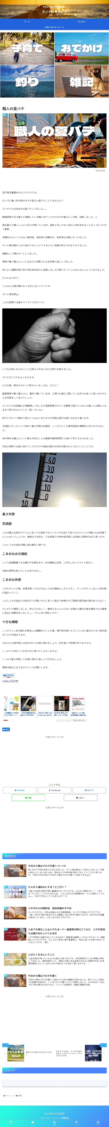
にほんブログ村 (10, 681)
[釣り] (27, 81)
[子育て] (27, 48)
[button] (100, 590)
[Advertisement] (54, 180)
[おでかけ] (81, 48)
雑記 (7, 729)
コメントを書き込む (54, 1083)
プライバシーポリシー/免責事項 (54, 1118)
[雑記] (81, 81)
